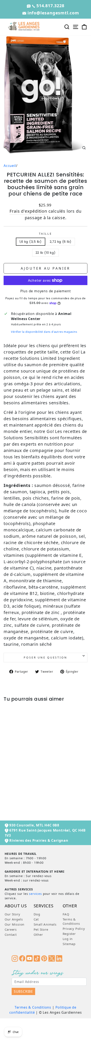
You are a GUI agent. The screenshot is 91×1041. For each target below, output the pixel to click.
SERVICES (44, 906)
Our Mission (15, 924)
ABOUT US (16, 906)
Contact (11, 934)
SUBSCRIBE (23, 991)
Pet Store (41, 929)
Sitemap (69, 944)
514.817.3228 (49, 5)
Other (38, 934)
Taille (45, 234)
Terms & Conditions (71, 921)
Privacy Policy (74, 928)
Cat (36, 919)
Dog (37, 914)
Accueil (10, 165)
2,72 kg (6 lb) (61, 242)
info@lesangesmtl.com (52, 13)
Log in (68, 939)
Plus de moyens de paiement (45, 291)
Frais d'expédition (28, 211)
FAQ (66, 914)
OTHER (70, 906)
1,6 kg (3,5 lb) (30, 242)
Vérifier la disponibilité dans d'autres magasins (44, 332)
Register (69, 933)
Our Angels (14, 919)
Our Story (12, 914)
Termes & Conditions (33, 1007)
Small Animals (45, 924)
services (35, 894)
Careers (11, 929)
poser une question (45, 657)
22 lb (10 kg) (46, 253)
